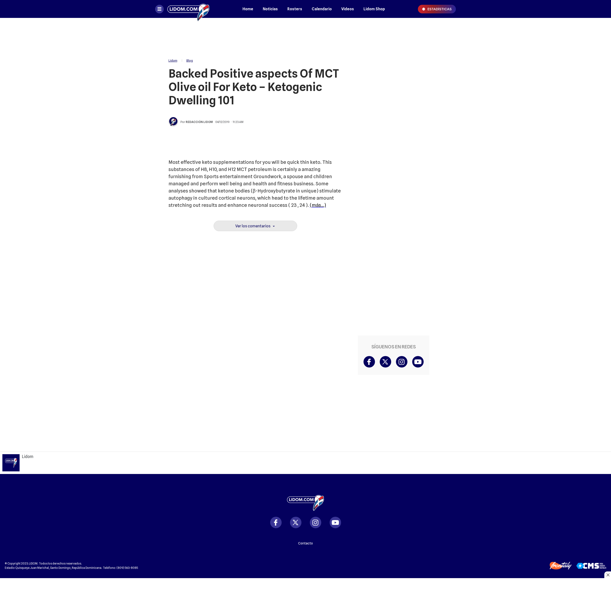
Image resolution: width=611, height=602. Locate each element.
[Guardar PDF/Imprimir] (443, 85)
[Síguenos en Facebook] (369, 362)
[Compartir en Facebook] (443, 28)
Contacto (305, 543)
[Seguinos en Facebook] (276, 522)
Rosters (294, 9)
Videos (347, 9)
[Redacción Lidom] (173, 122)
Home (247, 9)
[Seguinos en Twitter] (295, 522)
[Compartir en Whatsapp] (443, 57)
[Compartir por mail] (443, 71)
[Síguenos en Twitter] (385, 362)
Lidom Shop (374, 9)
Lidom (173, 60)
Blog (189, 60)
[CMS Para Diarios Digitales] (591, 566)
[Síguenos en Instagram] (401, 362)
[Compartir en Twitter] (443, 42)
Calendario (322, 9)
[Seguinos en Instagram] (315, 522)
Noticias (270, 9)
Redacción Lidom (199, 122)
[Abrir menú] (159, 9)
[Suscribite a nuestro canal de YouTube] (418, 362)
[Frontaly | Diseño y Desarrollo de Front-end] (561, 566)
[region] (305, 36)
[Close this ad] (607, 574)
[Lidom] (188, 9)
